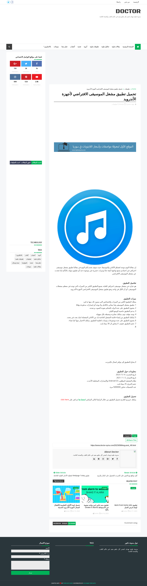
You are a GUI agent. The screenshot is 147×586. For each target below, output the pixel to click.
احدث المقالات (36, 163)
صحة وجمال (15, 263)
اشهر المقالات (26, 163)
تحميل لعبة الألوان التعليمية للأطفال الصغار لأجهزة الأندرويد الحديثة (67, 506)
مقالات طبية (116, 47)
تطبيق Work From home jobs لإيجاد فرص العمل (125, 506)
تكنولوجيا (24, 263)
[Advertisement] (48, 24)
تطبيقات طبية (94, 47)
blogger (71, 523)
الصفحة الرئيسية (128, 47)
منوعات (56, 47)
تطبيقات (127, 89)
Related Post (131, 481)
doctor (128, 11)
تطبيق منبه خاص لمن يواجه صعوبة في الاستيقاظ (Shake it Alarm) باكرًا (96, 507)
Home (134, 89)
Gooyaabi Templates (89, 583)
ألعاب (26, 255)
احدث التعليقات (15, 163)
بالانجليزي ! (47, 47)
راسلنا (119, 2)
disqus (64, 523)
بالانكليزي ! (19, 255)
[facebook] (12, 2)
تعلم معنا (64, 47)
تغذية (79, 47)
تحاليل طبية (105, 47)
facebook (57, 523)
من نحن (127, 2)
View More (59, 481)
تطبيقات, (114, 104)
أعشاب (72, 47)
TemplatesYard (68, 583)
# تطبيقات (127, 436)
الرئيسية (136, 2)
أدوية (85, 47)
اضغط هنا (82, 399)
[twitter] (8, 2)
